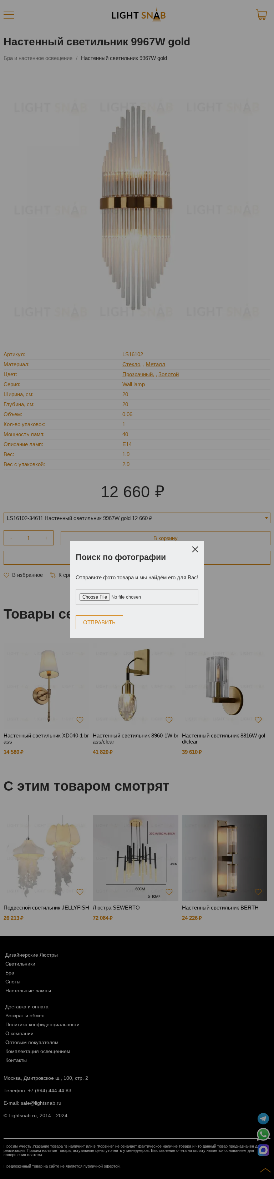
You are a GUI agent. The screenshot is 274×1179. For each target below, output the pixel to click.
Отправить (99, 622)
